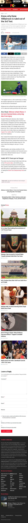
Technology (22, 483)
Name (3, 397)
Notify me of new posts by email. (8, 427)
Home (2, 13)
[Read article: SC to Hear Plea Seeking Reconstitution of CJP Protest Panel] (14, 217)
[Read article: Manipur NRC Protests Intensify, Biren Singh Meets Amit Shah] (14, 295)
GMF (11, 477)
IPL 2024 (12, 483)
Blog (3, 225)
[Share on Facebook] (4, 54)
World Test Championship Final (16, 170)
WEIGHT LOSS (22, 486)
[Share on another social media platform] (24, 54)
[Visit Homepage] (13, 5)
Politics (8, 9)
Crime (2, 486)
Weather (21, 485)
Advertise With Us (9, 515)
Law (11, 486)
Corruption (3, 485)
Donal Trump (4, 488)
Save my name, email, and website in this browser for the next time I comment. (14, 417)
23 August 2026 (5, 258)
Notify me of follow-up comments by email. (11, 422)
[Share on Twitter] (11, 54)
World (20, 488)
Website (3, 409)
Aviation (3, 477)
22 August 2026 (5, 284)
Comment (4, 379)
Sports (6, 13)
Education (3, 490)
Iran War (12, 485)
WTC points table (8, 163)
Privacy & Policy (18, 515)
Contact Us (3, 516)
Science (21, 477)
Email (3, 403)
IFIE (11, 481)
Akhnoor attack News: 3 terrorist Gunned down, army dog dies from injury (13, 114)
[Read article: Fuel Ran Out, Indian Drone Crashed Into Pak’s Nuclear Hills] (4, 498)
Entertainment (13, 473)
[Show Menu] (1, 5)
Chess (2, 483)
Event (11, 475)
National (12, 490)
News (2, 9)
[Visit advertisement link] (14, 1)
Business (15, 9)
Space (20, 479)
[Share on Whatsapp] (17, 54)
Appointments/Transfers (7, 473)
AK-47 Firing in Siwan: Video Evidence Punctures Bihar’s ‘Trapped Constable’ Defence (11, 334)
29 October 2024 (15, 32)
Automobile (4, 475)
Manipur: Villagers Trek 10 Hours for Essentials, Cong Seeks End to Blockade (16, 504)
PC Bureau (7, 32)
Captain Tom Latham (6, 132)
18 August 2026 (5, 310)
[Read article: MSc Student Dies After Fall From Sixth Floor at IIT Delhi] (14, 269)
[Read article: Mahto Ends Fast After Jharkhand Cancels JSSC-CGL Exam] (14, 350)
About (2, 515)
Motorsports (13, 488)
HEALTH (12, 479)
